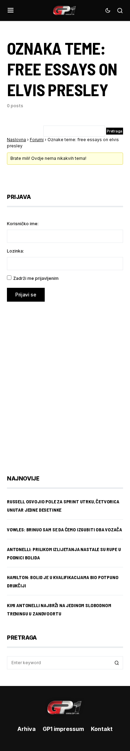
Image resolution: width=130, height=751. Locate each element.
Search (117, 663)
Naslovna (16, 139)
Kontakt (102, 728)
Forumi (37, 139)
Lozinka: (15, 251)
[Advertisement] (65, 383)
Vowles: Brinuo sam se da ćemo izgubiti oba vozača (64, 529)
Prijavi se (25, 294)
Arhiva (26, 728)
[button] (10, 10)
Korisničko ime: (22, 223)
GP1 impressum (63, 728)
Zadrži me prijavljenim (36, 278)
